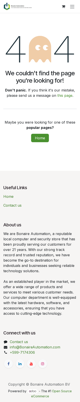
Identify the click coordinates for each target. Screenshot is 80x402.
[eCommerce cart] (63, 6)
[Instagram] (42, 363)
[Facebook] (8, 363)
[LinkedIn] (20, 363)
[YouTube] (31, 363)
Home (40, 138)
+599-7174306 (22, 352)
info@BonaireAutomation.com (35, 347)
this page (64, 95)
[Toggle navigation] (72, 6)
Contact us (12, 205)
